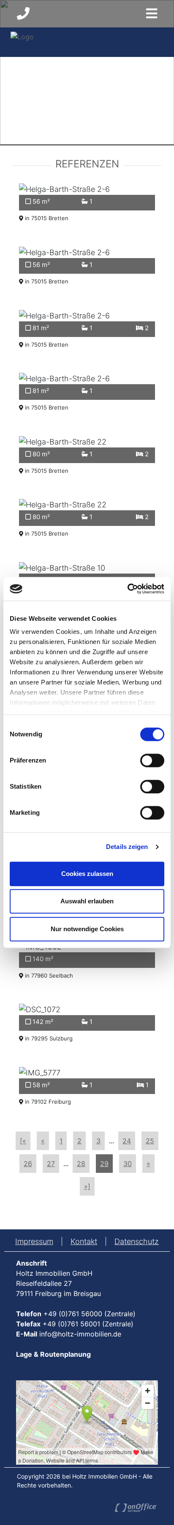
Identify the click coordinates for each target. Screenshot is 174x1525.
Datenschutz (136, 1241)
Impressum (34, 1241)
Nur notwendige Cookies (87, 928)
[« (23, 1141)
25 (150, 1141)
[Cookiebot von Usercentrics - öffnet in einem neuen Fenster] (127, 588)
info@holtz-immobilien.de (80, 1334)
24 (126, 1141)
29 (104, 1163)
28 (81, 1163)
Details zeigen (127, 846)
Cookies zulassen (87, 873)
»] (87, 1186)
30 (127, 1163)
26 (28, 1163)
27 (51, 1163)
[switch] (152, 760)
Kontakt (84, 1241)
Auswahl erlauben (87, 901)
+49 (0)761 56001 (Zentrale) (88, 1324)
